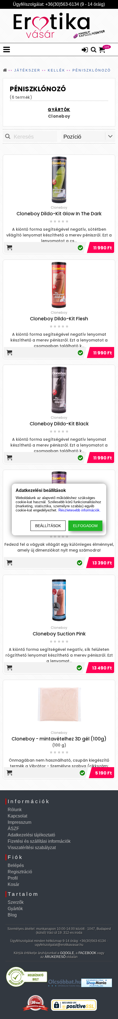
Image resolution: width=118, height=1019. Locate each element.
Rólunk (15, 809)
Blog (12, 915)
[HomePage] (59, 26)
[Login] (84, 50)
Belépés (16, 865)
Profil (13, 878)
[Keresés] (94, 50)
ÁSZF (13, 828)
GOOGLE (67, 953)
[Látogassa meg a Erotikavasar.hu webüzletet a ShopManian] (96, 985)
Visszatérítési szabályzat (32, 847)
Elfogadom (85, 526)
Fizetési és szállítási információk (39, 841)
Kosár (13, 884)
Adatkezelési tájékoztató (31, 835)
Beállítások (48, 526)
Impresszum (19, 822)
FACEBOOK (87, 953)
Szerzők (16, 902)
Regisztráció (20, 871)
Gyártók (15, 908)
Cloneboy (59, 116)
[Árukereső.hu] (26, 985)
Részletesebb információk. (79, 510)
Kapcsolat (17, 816)
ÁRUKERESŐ (55, 957)
